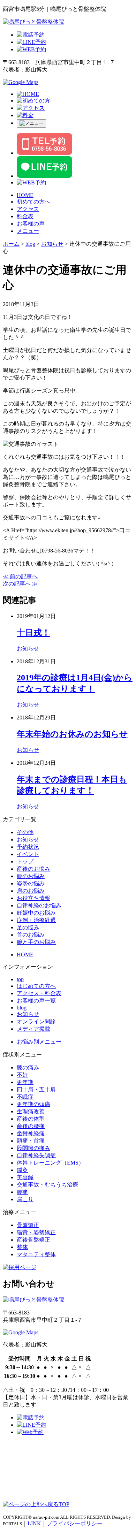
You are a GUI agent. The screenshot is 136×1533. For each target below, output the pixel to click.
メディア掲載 (33, 1029)
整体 (22, 1247)
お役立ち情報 (33, 898)
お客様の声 (31, 224)
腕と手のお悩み (36, 942)
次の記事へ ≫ (20, 584)
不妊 (22, 1075)
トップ (25, 861)
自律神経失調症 (36, 1155)
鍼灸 (22, 1170)
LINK (34, 1523)
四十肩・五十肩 (36, 1089)
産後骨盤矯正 (33, 1240)
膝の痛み (28, 1067)
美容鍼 (25, 1177)
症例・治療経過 (36, 920)
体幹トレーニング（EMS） (50, 1163)
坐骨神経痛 (31, 1133)
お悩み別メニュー (39, 1042)
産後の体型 (31, 1119)
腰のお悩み (31, 876)
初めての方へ (33, 202)
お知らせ (28, 648)
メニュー (28, 231)
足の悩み (28, 927)
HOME (25, 195)
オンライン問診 (36, 1021)
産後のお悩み (33, 869)
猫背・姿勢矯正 (36, 1232)
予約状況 (28, 847)
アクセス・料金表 (39, 993)
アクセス (28, 209)
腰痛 (22, 1192)
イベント (28, 854)
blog (22, 1007)
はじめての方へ (36, 986)
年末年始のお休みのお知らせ (72, 734)
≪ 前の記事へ (20, 576)
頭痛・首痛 (31, 1141)
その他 (25, 832)
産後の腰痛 (31, 1126)
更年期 (25, 1082)
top (20, 979)
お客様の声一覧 (36, 1001)
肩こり (25, 1199)
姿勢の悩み (31, 883)
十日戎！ (33, 632)
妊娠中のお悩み (36, 913)
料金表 (25, 216)
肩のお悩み (31, 891)
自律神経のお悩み (39, 905)
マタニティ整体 (36, 1254)
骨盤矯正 (28, 1225)
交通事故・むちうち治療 (47, 1185)
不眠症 (25, 1097)
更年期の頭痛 (33, 1104)
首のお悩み (31, 935)
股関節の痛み (33, 1148)
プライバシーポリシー (75, 1523)
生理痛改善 (31, 1111)
